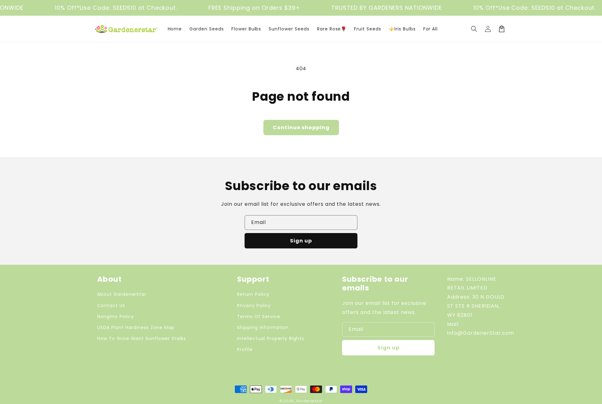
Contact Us (111, 305)
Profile (245, 349)
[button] (474, 29)
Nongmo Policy (115, 316)
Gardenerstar (309, 400)
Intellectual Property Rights (270, 338)
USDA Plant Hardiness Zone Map (136, 327)
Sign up (301, 240)
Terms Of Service (258, 316)
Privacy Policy (254, 305)
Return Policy (253, 294)
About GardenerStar (121, 294)
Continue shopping (301, 127)
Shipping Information (263, 327)
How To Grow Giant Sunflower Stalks (141, 338)
